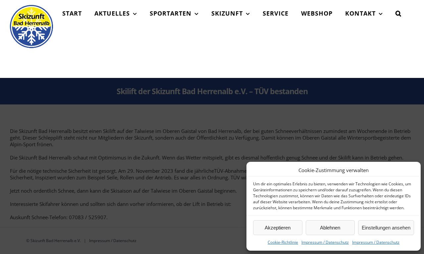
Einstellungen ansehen (386, 227)
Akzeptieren (278, 227)
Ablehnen (330, 227)
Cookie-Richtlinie (283, 242)
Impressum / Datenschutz (325, 242)
